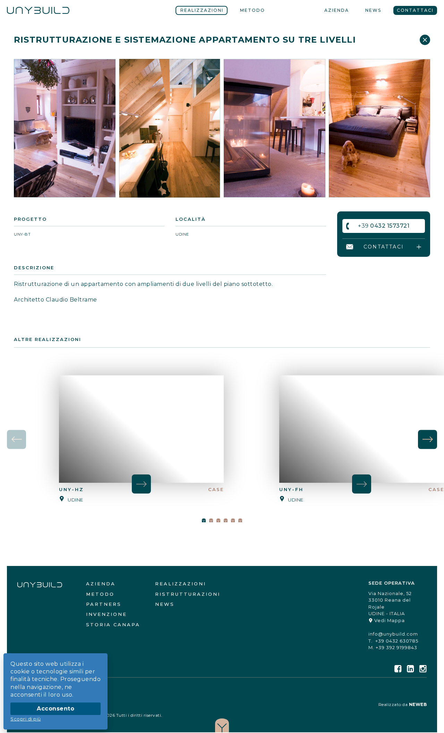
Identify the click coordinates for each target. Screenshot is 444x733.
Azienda (336, 10)
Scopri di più (25, 719)
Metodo (252, 10)
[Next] (427, 439)
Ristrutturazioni (187, 594)
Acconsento (55, 708)
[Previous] (16, 439)
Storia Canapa (113, 624)
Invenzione (106, 614)
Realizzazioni (201, 10)
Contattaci (415, 10)
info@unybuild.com (393, 634)
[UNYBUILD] (38, 10)
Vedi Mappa (389, 620)
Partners (103, 604)
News (373, 10)
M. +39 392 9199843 (392, 647)
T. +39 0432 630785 (393, 641)
